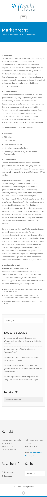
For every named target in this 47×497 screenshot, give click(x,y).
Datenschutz (9, 472)
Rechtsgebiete (15, 34)
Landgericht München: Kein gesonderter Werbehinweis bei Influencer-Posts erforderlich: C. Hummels (22, 341)
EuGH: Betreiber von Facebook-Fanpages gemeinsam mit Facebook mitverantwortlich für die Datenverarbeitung (23, 368)
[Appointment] (23, 7)
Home (4, 34)
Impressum (8, 476)
